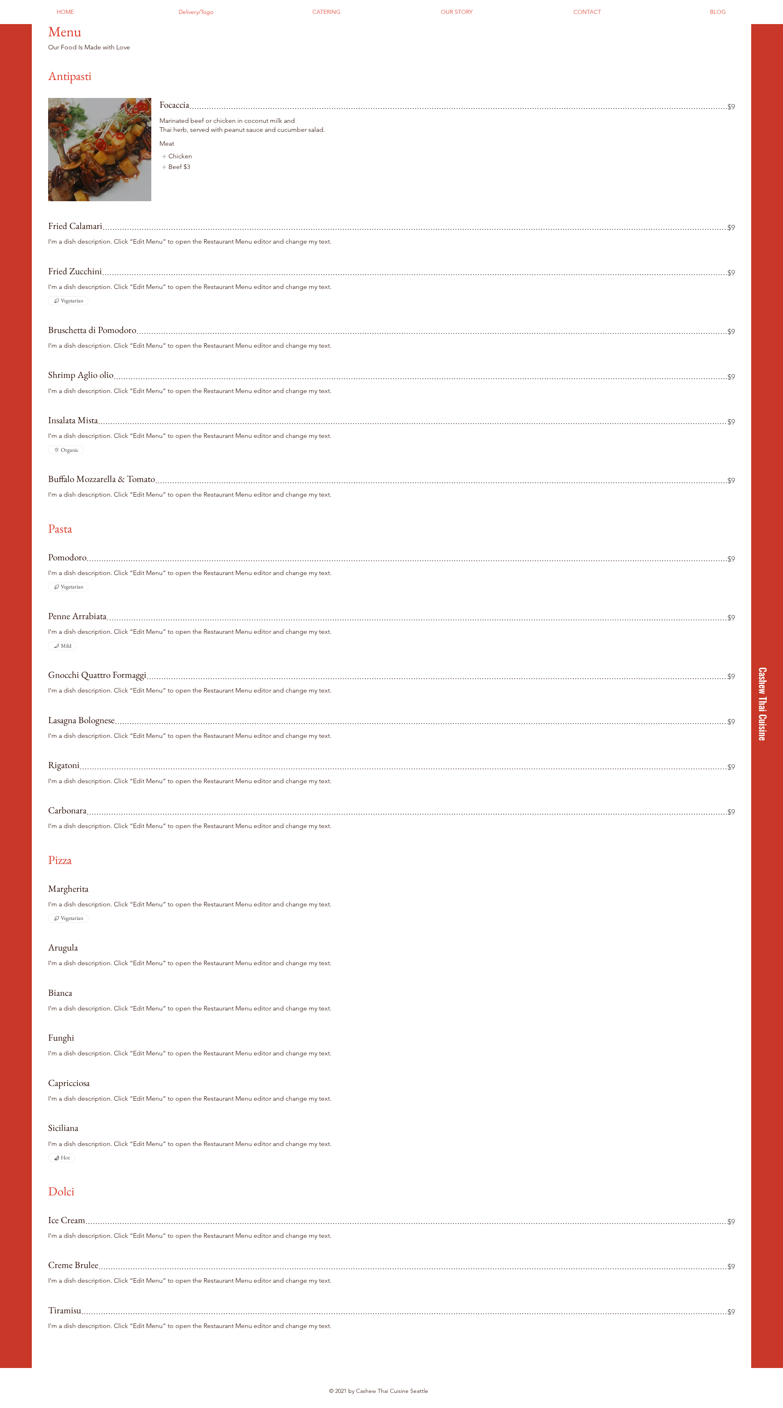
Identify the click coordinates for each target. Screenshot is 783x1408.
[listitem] (176, 156)
